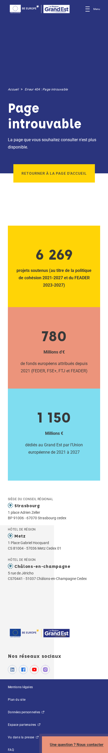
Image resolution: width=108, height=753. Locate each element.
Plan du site (16, 699)
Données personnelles (24, 712)
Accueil (13, 89)
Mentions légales (20, 687)
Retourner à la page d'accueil (54, 173)
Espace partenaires (22, 725)
